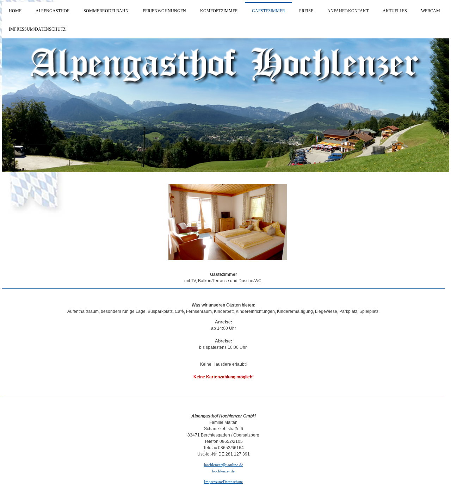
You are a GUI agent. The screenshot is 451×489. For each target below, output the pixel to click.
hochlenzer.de (223, 471)
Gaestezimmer (268, 10)
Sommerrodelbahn (106, 10)
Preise (306, 10)
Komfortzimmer (219, 10)
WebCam (430, 10)
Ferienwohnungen (164, 10)
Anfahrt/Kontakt (348, 10)
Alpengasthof (52, 10)
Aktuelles (395, 10)
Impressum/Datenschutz (37, 29)
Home (15, 10)
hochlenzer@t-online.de (223, 465)
